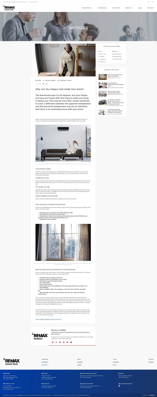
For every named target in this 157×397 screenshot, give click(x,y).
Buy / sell (103, 54)
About (79, 359)
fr (153, 2)
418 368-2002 (125, 377)
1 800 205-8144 (48, 379)
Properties (86, 8)
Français (151, 362)
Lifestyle (103, 61)
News (39, 80)
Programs (116, 362)
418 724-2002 (9, 379)
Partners (80, 362)
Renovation (117, 56)
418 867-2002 (9, 389)
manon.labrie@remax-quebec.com (15, 2)
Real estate (117, 54)
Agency (128, 8)
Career (79, 364)
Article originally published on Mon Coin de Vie (48, 319)
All (101, 51)
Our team (116, 8)
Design (102, 56)
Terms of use (74, 395)
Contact (150, 8)
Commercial (102, 8)
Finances (103, 59)
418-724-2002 (34, 2)
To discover (118, 59)
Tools (115, 359)
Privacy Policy (66, 395)
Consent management (83, 395)
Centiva (151, 395)
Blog (140, 8)
